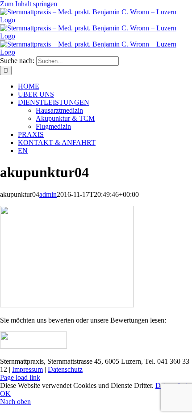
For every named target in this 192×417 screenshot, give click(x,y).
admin (48, 194)
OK (5, 393)
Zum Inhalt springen (28, 4)
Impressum (27, 369)
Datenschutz (65, 369)
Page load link (20, 377)
